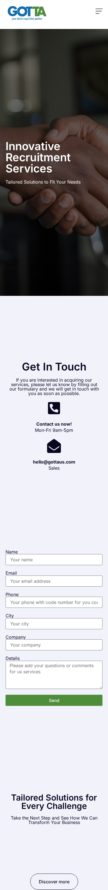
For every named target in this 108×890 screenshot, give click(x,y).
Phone (12, 594)
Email (11, 573)
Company (16, 637)
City (10, 615)
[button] (99, 11)
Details (13, 658)
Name (12, 552)
